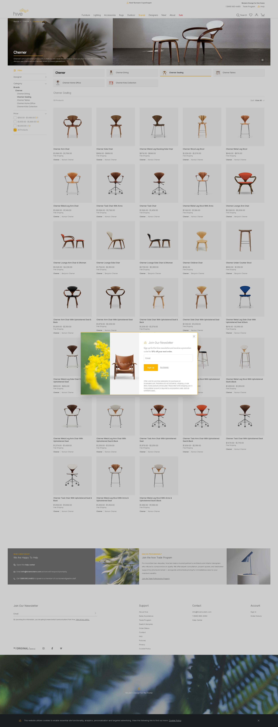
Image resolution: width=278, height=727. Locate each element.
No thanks (164, 367)
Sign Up (150, 367)
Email (147, 358)
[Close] (194, 336)
